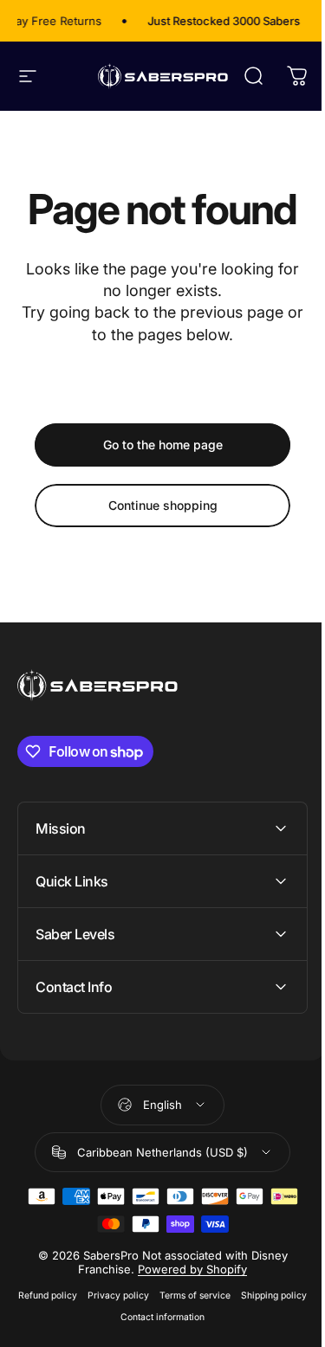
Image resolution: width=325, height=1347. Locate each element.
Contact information (195, 1317)
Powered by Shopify (186, 1269)
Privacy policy (150, 1295)
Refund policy (79, 1295)
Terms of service (227, 1295)
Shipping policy (109, 1317)
